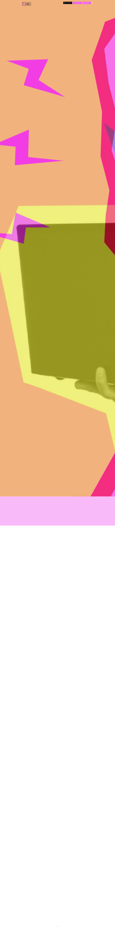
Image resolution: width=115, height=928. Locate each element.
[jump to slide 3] (57, 926)
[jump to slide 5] (59, 926)
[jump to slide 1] (54, 926)
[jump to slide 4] (58, 926)
